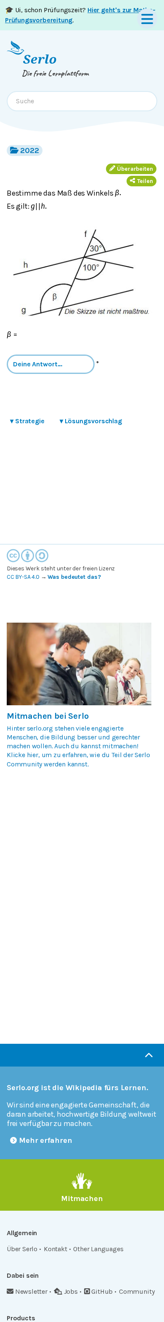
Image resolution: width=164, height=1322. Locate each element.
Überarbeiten (135, 168)
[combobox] (82, 101)
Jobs (71, 1291)
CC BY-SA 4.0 (23, 576)
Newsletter (31, 1291)
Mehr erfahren (45, 1140)
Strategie (27, 421)
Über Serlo (22, 1249)
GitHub (102, 1291)
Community (136, 1291)
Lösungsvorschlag (91, 421)
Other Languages (98, 1249)
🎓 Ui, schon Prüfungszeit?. (80, 15)
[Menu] (147, 18)
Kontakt (55, 1249)
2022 (29, 150)
